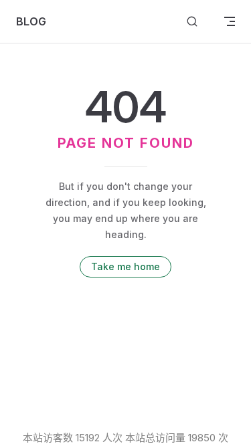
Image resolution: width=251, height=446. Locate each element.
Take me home (125, 266)
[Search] (192, 21)
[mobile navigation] (230, 21)
